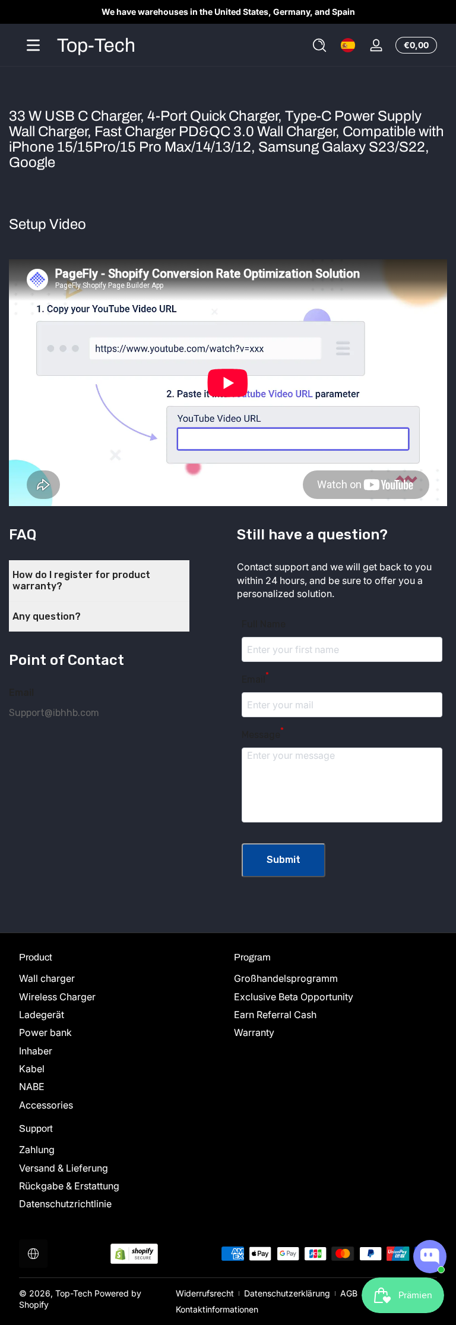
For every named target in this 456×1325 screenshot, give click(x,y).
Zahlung (37, 1150)
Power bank (45, 1032)
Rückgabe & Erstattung (69, 1186)
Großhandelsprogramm (286, 978)
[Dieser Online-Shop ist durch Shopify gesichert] (134, 1254)
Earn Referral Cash (275, 1015)
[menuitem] (120, 978)
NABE (32, 1086)
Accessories (46, 1105)
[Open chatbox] (429, 1256)
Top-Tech (73, 1293)
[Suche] (319, 45)
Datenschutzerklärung (287, 1293)
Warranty (254, 1032)
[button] (319, 45)
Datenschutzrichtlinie (65, 1204)
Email (255, 679)
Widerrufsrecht (205, 1293)
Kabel (32, 1069)
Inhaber (35, 1051)
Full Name (264, 624)
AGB (348, 1293)
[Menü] (33, 45)
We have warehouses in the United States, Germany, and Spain (228, 12)
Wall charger (47, 978)
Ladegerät (41, 1015)
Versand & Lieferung (63, 1168)
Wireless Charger (57, 997)
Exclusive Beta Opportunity (293, 997)
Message (263, 734)
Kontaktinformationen (217, 1309)
